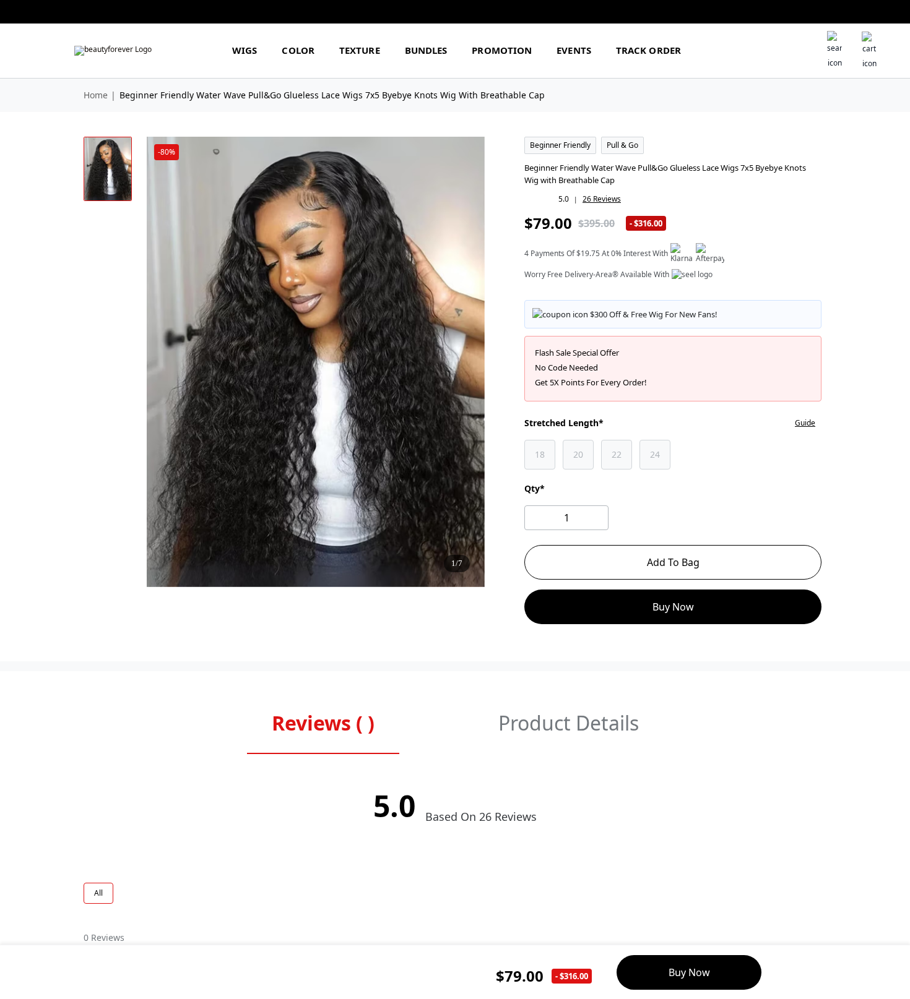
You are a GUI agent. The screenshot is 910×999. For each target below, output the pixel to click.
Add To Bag (673, 562)
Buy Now (673, 607)
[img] (113, 51)
